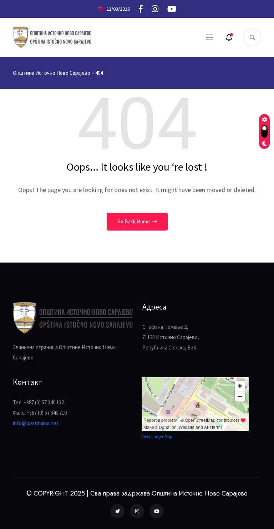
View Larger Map (157, 437)
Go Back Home (134, 221)
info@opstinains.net (36, 423)
